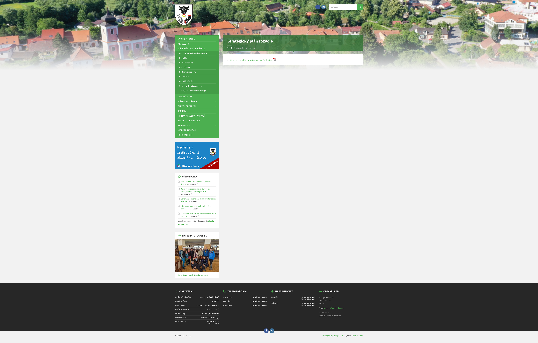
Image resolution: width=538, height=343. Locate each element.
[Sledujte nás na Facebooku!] (317, 7)
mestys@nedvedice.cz (334, 308)
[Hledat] (360, 7)
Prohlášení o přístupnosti (332, 335)
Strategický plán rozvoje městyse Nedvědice (251, 59)
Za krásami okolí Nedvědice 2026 (192, 275)
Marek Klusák (357, 335)
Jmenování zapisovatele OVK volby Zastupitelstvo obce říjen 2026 (195, 190)
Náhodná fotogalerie (194, 235)
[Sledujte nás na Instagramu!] (323, 7)
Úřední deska (189, 176)
